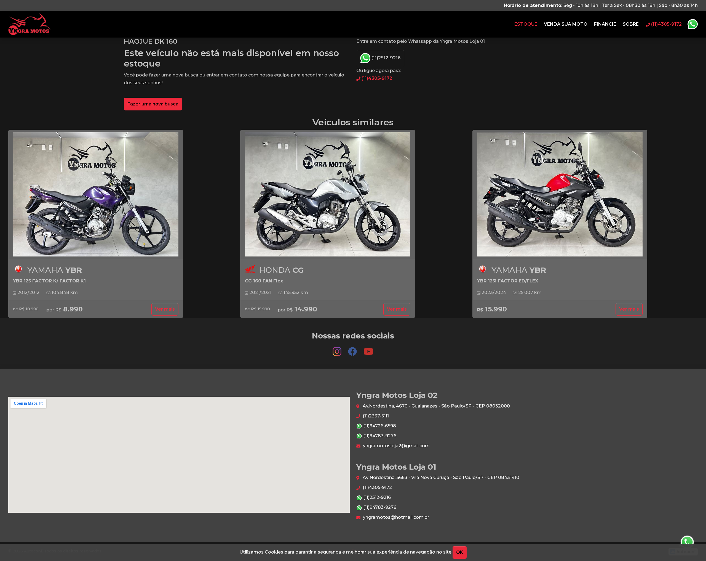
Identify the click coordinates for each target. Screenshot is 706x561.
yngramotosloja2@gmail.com (396, 445)
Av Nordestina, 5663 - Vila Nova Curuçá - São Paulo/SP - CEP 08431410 (440, 477)
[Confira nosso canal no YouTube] (368, 348)
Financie (605, 24)
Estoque (525, 24)
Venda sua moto (565, 24)
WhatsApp (692, 24)
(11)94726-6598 (379, 425)
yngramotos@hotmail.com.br (395, 517)
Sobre (631, 24)
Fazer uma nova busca (152, 104)
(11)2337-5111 (375, 416)
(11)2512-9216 (385, 57)
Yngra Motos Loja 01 (29, 24)
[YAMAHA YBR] (96, 194)
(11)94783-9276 (379, 435)
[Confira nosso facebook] (353, 348)
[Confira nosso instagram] (337, 348)
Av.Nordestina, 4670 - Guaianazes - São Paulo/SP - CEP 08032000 (436, 406)
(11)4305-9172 (376, 78)
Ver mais (165, 309)
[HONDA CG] (327, 194)
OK (459, 552)
